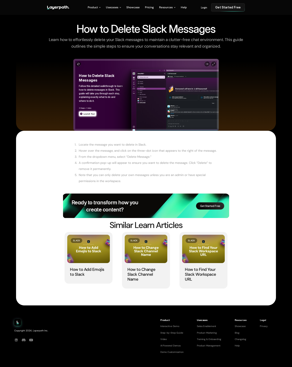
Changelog (240, 339)
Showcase (240, 326)
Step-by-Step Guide (171, 332)
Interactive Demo (169, 326)
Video (163, 339)
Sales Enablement (206, 326)
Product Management (208, 345)
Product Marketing (207, 332)
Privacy (264, 326)
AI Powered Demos (170, 345)
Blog (237, 332)
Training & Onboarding (209, 339)
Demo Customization (171, 352)
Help (237, 345)
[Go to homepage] (58, 7)
